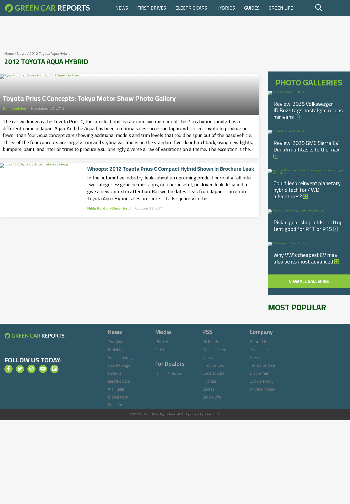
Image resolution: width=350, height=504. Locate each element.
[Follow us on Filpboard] (54, 369)
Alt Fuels (116, 389)
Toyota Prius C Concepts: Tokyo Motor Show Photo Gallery (89, 97)
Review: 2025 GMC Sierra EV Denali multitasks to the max (306, 146)
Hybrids (225, 8)
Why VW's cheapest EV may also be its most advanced (305, 258)
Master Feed (214, 349)
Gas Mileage (119, 365)
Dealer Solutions (170, 373)
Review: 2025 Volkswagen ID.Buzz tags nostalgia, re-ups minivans (308, 110)
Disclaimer (259, 373)
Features (116, 404)
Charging (116, 341)
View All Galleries (309, 281)
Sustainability (120, 357)
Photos (162, 341)
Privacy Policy (262, 389)
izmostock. (213, 414)
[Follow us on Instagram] (31, 369)
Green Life (281, 8)
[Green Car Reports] (47, 8)
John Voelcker (15, 108)
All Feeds (210, 341)
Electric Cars (191, 8)
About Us (258, 341)
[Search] (332, 8)
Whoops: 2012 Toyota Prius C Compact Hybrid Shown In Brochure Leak (170, 168)
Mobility (115, 349)
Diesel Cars (118, 397)
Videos (161, 349)
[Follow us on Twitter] (20, 369)
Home (9, 53)
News (121, 8)
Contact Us (260, 349)
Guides (251, 8)
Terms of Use (262, 365)
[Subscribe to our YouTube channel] (43, 369)
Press (255, 357)
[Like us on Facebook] (8, 369)
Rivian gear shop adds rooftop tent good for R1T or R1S (308, 225)
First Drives (151, 8)
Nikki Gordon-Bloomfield (109, 208)
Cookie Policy (262, 381)
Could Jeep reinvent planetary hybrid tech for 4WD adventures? (307, 189)
